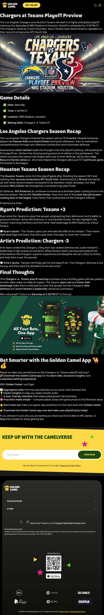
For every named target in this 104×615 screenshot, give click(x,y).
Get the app (32, 5)
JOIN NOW (89, 454)
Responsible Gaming (77, 611)
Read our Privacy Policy (70, 465)
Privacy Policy (64, 611)
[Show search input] (95, 5)
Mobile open (99, 5)
